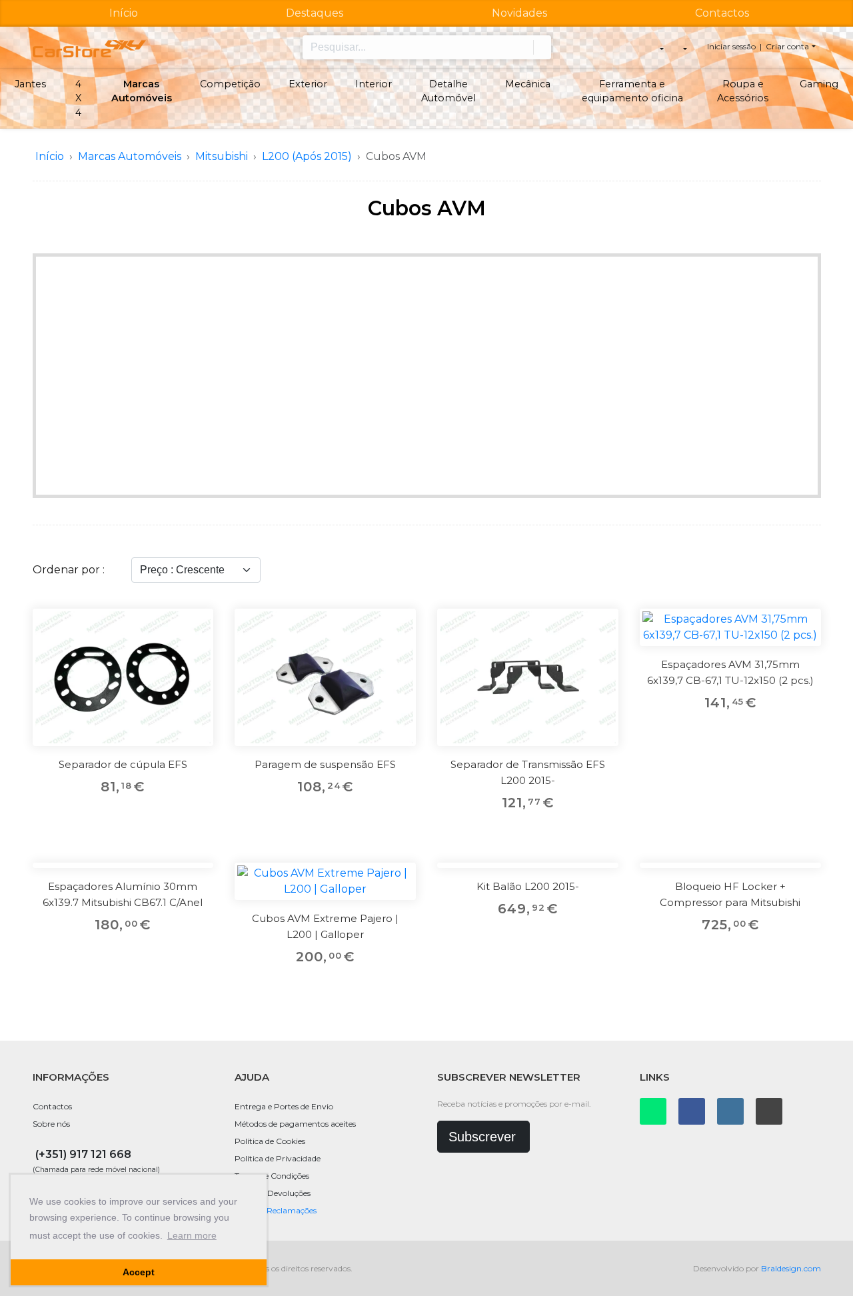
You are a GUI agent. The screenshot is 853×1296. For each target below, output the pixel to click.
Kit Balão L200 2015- (527, 886)
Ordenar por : (69, 569)
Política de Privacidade (278, 1158)
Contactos (722, 13)
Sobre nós (51, 1124)
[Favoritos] (194, 627)
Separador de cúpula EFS (123, 764)
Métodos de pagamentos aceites (295, 1124)
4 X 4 (78, 98)
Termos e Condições (272, 1176)
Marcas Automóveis (141, 91)
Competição (230, 84)
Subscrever (482, 1136)
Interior (373, 84)
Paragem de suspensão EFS (325, 764)
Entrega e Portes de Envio (284, 1106)
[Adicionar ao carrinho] (194, 657)
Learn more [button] (192, 1235)
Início (123, 13)
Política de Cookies (270, 1141)
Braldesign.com (791, 1268)
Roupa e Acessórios (742, 91)
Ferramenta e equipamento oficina (632, 91)
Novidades (519, 13)
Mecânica (527, 84)
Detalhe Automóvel (448, 91)
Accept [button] (139, 1272)
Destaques (314, 13)
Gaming (819, 84)
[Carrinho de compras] (684, 47)
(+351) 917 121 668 (83, 1154)
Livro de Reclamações (276, 1210)
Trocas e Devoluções (273, 1193)
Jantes (30, 84)
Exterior (308, 84)
